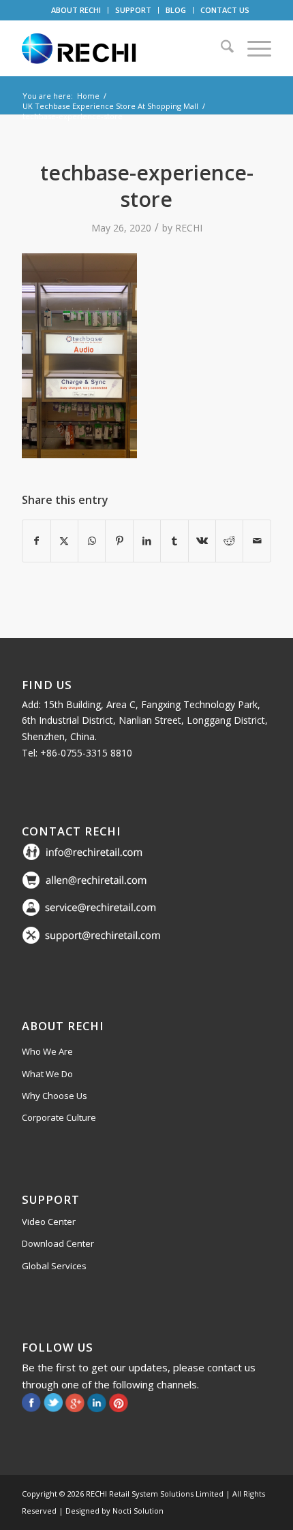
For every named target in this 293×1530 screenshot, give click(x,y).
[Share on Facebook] (36, 540)
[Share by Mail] (257, 540)
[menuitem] (76, 10)
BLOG (176, 10)
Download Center (58, 1243)
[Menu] (252, 48)
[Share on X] (64, 540)
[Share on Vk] (202, 540)
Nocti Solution (138, 1510)
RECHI (188, 227)
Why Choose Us (54, 1095)
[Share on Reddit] (229, 540)
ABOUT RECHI (76, 10)
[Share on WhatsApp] (91, 540)
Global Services (54, 1266)
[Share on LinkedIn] (147, 540)
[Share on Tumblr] (174, 540)
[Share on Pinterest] (119, 540)
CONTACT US (224, 10)
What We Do (47, 1074)
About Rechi (63, 1026)
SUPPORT (133, 10)
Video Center (49, 1221)
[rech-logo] (121, 48)
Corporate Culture (59, 1117)
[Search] (220, 48)
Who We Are (47, 1051)
